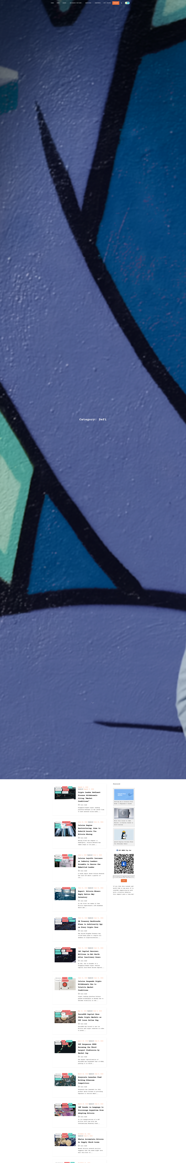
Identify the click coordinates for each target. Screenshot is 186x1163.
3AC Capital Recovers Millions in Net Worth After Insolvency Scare (89, 954)
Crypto (65, 787)
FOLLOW (116, 3)
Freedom (72, 920)
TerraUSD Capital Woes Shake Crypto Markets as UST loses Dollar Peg (89, 1017)
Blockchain (66, 822)
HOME (52, 3)
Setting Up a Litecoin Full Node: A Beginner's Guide (123, 802)
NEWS (58, 3)
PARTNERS (98, 3)
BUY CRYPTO (107, 3)
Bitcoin (58, 787)
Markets (65, 792)
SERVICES (88, 3)
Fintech (58, 792)
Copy (123, 880)
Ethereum (58, 789)
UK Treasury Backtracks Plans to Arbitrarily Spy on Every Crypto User (90, 924)
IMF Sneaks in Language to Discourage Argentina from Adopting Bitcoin (90, 1110)
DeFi (70, 787)
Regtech (65, 827)
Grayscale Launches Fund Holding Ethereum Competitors (89, 1080)
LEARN (64, 3)
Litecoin (58, 923)
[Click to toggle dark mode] (127, 3)
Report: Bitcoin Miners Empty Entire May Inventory (89, 894)
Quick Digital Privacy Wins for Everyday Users (123, 842)
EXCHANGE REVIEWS (76, 3)
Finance (65, 789)
